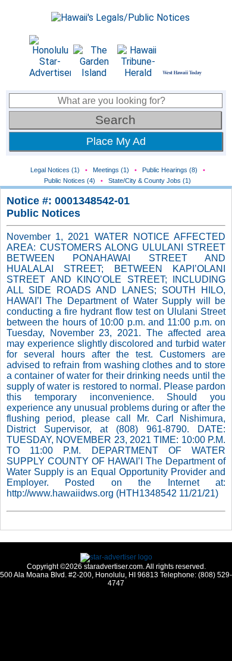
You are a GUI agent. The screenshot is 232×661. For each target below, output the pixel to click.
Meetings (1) (111, 169)
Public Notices (43, 213)
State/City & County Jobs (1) (149, 180)
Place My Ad (116, 141)
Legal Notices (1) (55, 169)
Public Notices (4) (69, 180)
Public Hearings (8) (169, 169)
